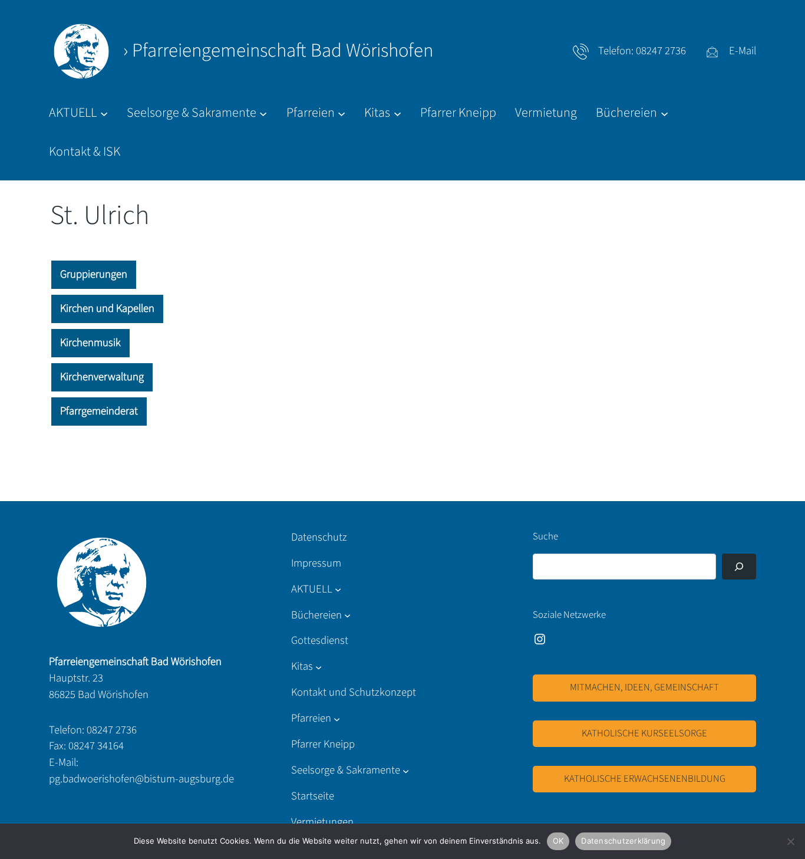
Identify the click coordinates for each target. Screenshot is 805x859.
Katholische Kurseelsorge (644, 733)
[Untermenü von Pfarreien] (337, 719)
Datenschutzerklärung (623, 840)
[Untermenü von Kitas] (318, 667)
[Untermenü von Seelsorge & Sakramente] (405, 771)
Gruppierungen (93, 274)
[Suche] (739, 567)
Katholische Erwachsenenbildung (644, 779)
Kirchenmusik (90, 342)
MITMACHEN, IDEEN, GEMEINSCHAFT (644, 687)
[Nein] (790, 841)
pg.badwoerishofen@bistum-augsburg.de (141, 778)
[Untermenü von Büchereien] (347, 615)
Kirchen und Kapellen (107, 308)
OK (558, 840)
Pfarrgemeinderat (99, 411)
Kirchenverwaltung (102, 376)
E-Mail (742, 50)
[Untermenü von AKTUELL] (338, 589)
